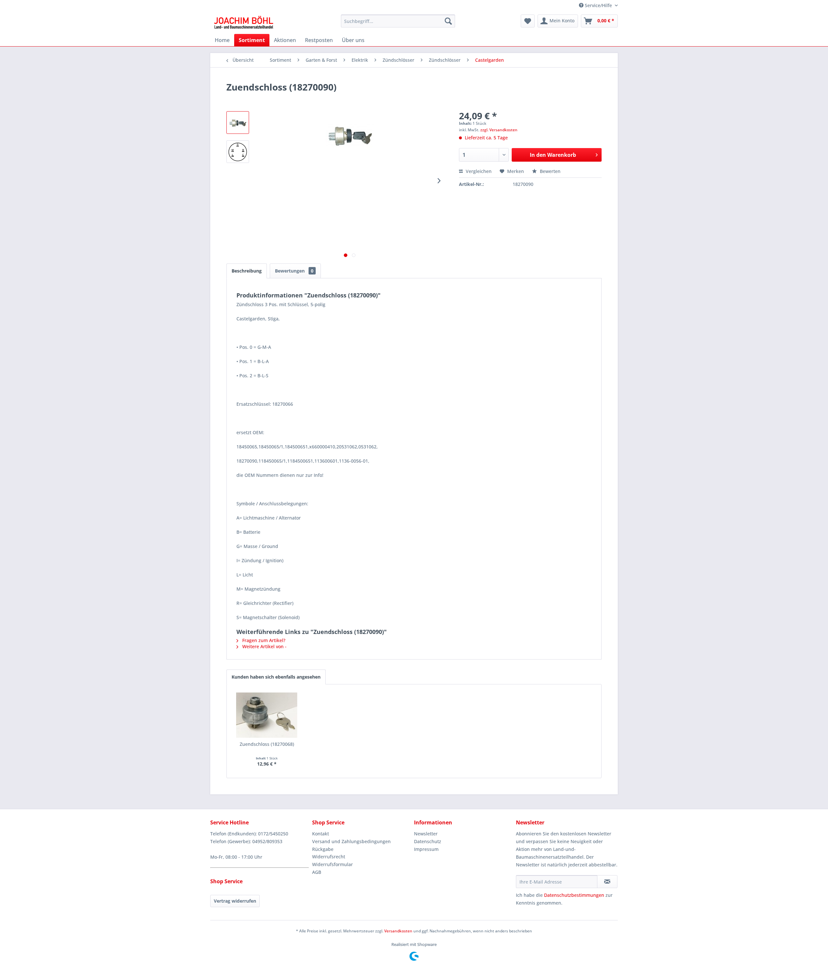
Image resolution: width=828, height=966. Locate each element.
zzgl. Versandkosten (499, 130)
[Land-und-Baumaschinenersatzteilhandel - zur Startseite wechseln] (243, 23)
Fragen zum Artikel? (263, 640)
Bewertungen (294, 271)
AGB (316, 872)
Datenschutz (427, 841)
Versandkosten (398, 931)
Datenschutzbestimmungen (574, 895)
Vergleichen (478, 171)
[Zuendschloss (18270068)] (267, 715)
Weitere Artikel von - (264, 646)
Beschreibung (247, 271)
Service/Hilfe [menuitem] (598, 5)
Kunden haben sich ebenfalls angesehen (276, 677)
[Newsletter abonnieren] (607, 881)
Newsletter (426, 834)
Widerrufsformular (332, 864)
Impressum (426, 849)
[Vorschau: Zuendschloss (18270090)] (237, 122)
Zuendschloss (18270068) (267, 744)
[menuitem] (398, 21)
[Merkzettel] (528, 21)
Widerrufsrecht (328, 856)
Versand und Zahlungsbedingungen (351, 841)
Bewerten (550, 171)
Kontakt (320, 834)
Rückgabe (322, 849)
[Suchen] (448, 21)
